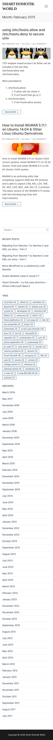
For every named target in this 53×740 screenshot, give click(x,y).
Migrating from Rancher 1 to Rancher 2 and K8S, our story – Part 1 (25, 257)
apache (9, 306)
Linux (27, 44)
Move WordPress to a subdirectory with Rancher (23, 267)
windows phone (12, 369)
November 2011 (10, 689)
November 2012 (10, 612)
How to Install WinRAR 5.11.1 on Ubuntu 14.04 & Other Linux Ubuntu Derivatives (24, 129)
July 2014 (7, 495)
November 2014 (10, 482)
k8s (45, 320)
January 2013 (9, 599)
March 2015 (8, 463)
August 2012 (9, 631)
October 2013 (9, 541)
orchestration (27, 337)
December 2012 (10, 605)
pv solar (9, 346)
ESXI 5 (37, 315)
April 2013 (7, 579)
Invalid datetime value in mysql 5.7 (20, 275)
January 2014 (9, 521)
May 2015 (7, 450)
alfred (24, 302)
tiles (43, 355)
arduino (23, 306)
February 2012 (10, 670)
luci (18, 333)
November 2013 (10, 534)
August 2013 (9, 554)
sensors (32, 351)
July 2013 (7, 560)
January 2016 (9, 431)
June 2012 (7, 644)
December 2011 (10, 683)
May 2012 (7, 651)
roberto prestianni (13, 351)
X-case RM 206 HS (27, 373)
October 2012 (9, 618)
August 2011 (8, 709)
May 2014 (7, 508)
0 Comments (40, 139)
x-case (8, 373)
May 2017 (7, 398)
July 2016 (7, 411)
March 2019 (8, 392)
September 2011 (11, 703)
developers (23, 311)
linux (7, 333)
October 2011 (9, 696)
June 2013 (7, 567)
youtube (9, 377)
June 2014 (7, 502)
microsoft (31, 333)
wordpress (31, 369)
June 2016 (7, 418)
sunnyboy (31, 355)
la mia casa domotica (32, 329)
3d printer (10, 302)
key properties (12, 324)
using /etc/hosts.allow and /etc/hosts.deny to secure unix (23, 34)
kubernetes (10, 329)
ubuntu (19, 360)
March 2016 (8, 424)
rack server (25, 346)
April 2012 (7, 657)
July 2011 (7, 715)
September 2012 (11, 625)
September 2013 (11, 547)
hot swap (32, 320)
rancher (40, 346)
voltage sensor (12, 364)
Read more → (11, 112)
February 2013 (10, 593)
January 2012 (9, 677)
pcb (41, 337)
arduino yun (39, 306)
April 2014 (7, 515)
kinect (28, 324)
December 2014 (10, 476)
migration (10, 337)
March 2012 (8, 664)
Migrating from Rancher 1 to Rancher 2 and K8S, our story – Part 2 (25, 247)
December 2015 (10, 437)
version (33, 360)
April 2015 (7, 457)
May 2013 (7, 573)
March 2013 (8, 586)
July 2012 (7, 638)
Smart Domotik (12, 355)
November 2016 (10, 405)
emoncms (23, 315)
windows (29, 364)
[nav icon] (46, 6)
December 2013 (10, 528)
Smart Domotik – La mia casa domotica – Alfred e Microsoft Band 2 (24, 284)
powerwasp (34, 342)
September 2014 (11, 489)
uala (7, 360)
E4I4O (8, 315)
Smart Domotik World (18, 6)
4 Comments (40, 44)
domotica (40, 311)
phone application (14, 342)
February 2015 (10, 469)
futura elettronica (13, 320)
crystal (8, 311)
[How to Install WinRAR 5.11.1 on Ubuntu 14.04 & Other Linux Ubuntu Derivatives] (26, 149)
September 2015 (11, 444)
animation (39, 302)
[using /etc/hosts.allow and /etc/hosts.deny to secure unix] (26, 53)
